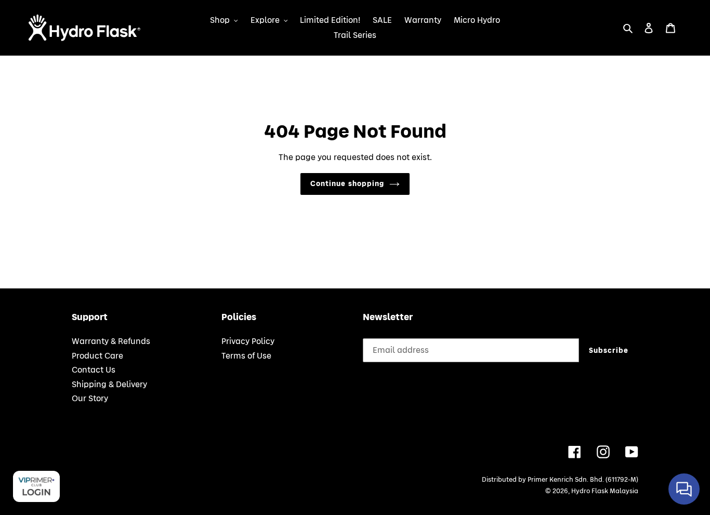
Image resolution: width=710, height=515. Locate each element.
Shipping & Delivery (109, 384)
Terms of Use (246, 356)
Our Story (90, 398)
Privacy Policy (247, 341)
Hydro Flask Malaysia (604, 491)
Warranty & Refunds (111, 341)
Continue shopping (347, 183)
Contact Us (93, 370)
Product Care (97, 356)
